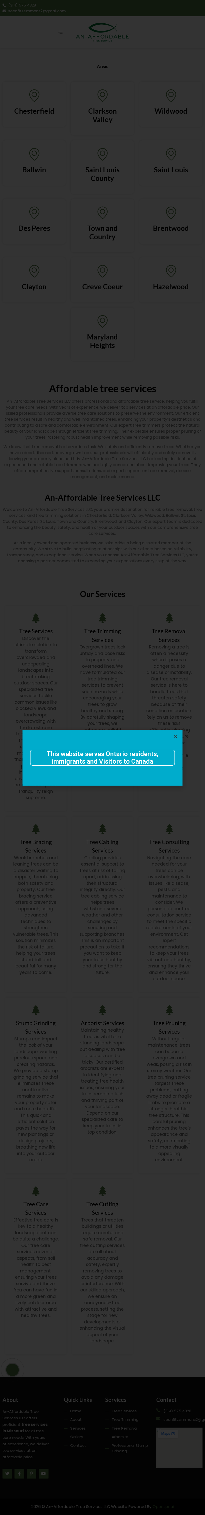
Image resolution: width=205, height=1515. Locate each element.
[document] (102, 757)
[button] (176, 736)
